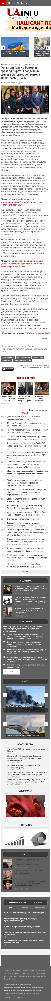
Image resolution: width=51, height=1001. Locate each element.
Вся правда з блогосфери (10, 64)
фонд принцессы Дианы (22, 360)
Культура (11, 973)
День (11, 908)
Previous (2, 48)
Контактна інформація (17, 993)
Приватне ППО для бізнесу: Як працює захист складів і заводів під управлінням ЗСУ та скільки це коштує (30, 599)
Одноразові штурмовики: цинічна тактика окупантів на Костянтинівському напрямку (28, 862)
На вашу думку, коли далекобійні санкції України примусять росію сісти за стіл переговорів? (22, 628)
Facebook (39, 333)
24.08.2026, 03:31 (13, 784)
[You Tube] (21, 3)
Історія (23, 973)
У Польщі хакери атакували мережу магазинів (22, 927)
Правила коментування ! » (39, 410)
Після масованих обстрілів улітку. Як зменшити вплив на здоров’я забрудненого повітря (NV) (26, 781)
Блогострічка (25, 744)
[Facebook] (13, 3)
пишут (39, 167)
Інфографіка (25, 825)
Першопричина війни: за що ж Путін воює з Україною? (29, 872)
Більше (25, 571)
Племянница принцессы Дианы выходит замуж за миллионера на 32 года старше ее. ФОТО (24, 264)
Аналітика (25, 581)
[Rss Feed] (9, 3)
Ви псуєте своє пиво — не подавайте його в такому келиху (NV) (23, 766)
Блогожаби (25, 791)
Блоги (25, 854)
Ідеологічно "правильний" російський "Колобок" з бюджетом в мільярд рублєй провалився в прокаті (30, 883)
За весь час (40, 908)
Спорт (6, 976)
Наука (17, 973)
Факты (45, 338)
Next (48, 48)
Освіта (28, 973)
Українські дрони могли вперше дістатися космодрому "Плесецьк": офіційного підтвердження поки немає (25, 483)
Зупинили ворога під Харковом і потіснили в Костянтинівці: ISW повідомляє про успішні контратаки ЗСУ (26, 541)
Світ (5, 973)
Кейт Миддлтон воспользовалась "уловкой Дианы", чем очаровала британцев (21, 202)
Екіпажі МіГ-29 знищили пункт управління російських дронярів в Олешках (21, 736)
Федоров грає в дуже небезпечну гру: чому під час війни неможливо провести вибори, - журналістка (31, 588)
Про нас (6, 993)
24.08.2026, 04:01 (13, 777)
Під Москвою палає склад (18, 519)
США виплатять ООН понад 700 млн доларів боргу (24, 913)
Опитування (25, 621)
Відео (15, 976)
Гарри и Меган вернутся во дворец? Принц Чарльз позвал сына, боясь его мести (25, 401)
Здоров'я (42, 973)
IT (37, 973)
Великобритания (8, 357)
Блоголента (36, 976)
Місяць (25, 908)
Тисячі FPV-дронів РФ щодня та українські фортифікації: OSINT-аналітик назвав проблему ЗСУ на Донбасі (27, 532)
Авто (33, 973)
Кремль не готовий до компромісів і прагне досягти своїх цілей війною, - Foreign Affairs (29, 610)
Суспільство (33, 970)
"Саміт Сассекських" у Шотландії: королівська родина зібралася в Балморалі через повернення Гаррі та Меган (26, 464)
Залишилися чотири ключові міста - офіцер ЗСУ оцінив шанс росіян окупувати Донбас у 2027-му (27, 455)
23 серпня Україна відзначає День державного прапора (13, 52)
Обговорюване (17, 902)
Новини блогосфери (29, 64)
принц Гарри (6, 360)
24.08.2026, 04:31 (13, 770)
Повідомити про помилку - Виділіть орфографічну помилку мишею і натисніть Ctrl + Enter (24, 349)
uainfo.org (28, 987)
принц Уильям (38, 357)
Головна (6, 970)
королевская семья (23, 357)
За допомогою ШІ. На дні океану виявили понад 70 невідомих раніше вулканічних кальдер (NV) (27, 774)
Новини (25, 413)
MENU (3, 3)
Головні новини (16, 970)
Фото (25, 681)
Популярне (36, 902)
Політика (25, 970)
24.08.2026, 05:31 (13, 753)
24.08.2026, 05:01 (13, 763)
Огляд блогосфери (25, 976)
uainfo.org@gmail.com (33, 993)
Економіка (41, 970)
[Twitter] (17, 3)
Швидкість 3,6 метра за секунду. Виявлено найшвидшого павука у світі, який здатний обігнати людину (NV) (24, 758)
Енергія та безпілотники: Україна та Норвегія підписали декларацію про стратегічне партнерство (26, 492)
